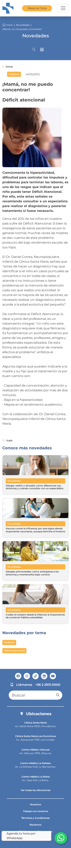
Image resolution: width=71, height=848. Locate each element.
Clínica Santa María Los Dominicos (35, 736)
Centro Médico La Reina (35, 776)
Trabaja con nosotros (35, 811)
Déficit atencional (14, 650)
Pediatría (9, 642)
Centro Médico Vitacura (35, 749)
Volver (9, 66)
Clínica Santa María (35, 722)
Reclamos (35, 824)
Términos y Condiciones (35, 817)
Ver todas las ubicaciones (35, 790)
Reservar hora (37, 8)
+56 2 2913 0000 (47, 685)
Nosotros (35, 804)
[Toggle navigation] (63, 8)
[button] (34, 49)
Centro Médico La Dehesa (35, 763)
